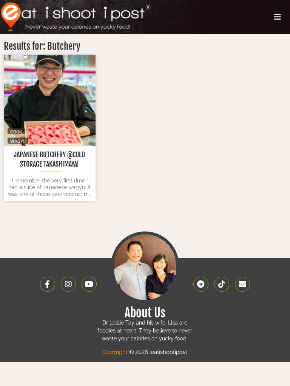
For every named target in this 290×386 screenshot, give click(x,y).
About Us (145, 312)
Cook (16, 131)
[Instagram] (68, 284)
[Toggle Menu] (277, 17)
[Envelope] (242, 284)
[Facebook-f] (47, 284)
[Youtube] (89, 284)
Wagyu (18, 141)
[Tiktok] (221, 284)
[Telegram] (200, 284)
